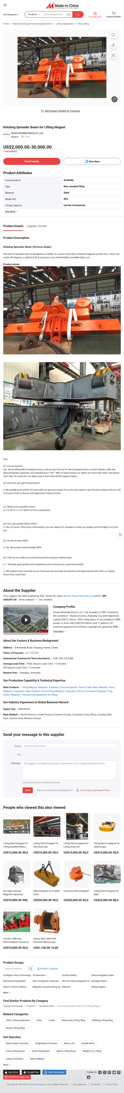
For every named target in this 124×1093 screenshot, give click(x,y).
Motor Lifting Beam (66, 1050)
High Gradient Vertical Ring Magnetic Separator (50, 691)
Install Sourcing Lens (18, 1076)
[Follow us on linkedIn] (88, 1076)
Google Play (31, 1072)
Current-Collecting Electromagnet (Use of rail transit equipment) (16, 942)
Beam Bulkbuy (37, 1058)
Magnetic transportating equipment (47, 986)
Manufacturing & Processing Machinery (32, 23)
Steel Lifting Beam (41, 1050)
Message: (16, 763)
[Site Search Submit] (78, 14)
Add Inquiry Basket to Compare (62, 111)
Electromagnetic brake (102, 975)
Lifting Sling (83, 23)
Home (6, 23)
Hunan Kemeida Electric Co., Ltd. (27, 132)
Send (27, 790)
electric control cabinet (14, 986)
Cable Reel (92, 687)
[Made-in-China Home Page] (62, 5)
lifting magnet (98, 986)
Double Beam (88, 1043)
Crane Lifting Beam (15, 1050)
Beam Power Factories (17, 1043)
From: (18, 746)
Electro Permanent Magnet (91, 691)
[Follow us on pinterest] (118, 1072)
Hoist (39, 1020)
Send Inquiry (32, 161)
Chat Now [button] (94, 161)
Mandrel (103, 687)
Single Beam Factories (46, 1043)
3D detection (39, 975)
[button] (5, 5)
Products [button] (32, 14)
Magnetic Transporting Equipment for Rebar (34, 694)
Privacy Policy (111, 1084)
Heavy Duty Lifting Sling (73, 1020)
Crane (52, 1020)
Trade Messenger (54, 1072)
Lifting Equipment (65, 23)
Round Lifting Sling (15, 1027)
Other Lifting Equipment (18, 1020)
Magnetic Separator (48, 687)
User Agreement (80, 1084)
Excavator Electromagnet (76, 890)
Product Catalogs (49, 968)
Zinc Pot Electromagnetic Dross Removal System (76, 980)
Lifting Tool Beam (14, 1058)
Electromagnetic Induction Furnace (47, 980)
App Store (11, 1072)
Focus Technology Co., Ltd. (39, 1084)
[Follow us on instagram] (109, 1072)
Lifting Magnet (29, 687)
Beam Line (69, 1043)
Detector (66, 986)
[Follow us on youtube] (114, 1072)
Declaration (96, 1084)
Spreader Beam (99, 980)
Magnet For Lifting (92, 1050)
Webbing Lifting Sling (102, 1020)
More (6, 1064)
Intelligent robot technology (17, 975)
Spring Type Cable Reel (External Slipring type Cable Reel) (44, 942)
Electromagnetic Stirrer (72, 687)
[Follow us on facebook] (100, 1072)
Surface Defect (69, 975)
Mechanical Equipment (14, 980)
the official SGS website (80, 595)
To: (19, 754)
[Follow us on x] (104, 1072)
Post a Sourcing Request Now (93, 790)
